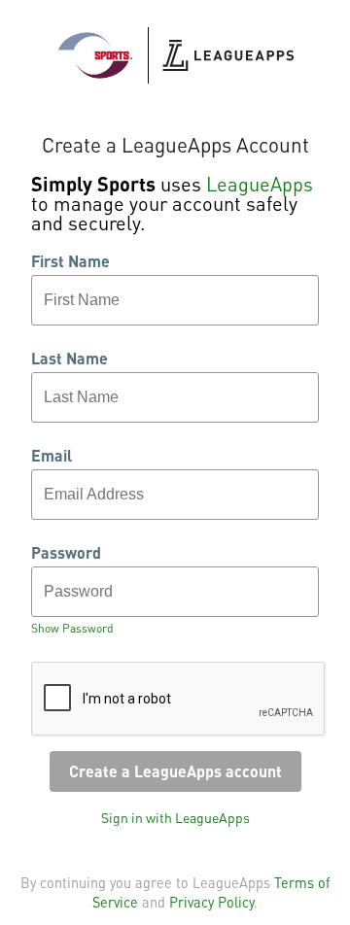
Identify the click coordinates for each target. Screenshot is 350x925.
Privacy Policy (211, 901)
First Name (70, 261)
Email (51, 455)
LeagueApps (259, 183)
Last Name (69, 358)
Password (66, 553)
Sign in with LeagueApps (175, 817)
